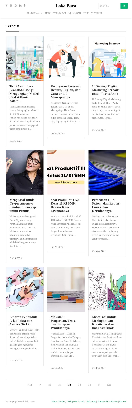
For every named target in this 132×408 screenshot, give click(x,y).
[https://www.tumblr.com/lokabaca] (23, 5)
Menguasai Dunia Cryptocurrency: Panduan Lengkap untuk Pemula (22, 205)
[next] (99, 385)
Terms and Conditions (107, 401)
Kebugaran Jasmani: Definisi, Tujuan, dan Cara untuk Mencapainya (66, 91)
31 (59, 385)
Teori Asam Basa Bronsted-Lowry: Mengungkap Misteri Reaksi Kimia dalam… (24, 93)
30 (49, 385)
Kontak (122, 401)
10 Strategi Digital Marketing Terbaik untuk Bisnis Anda (105, 89)
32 (69, 385)
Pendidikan (33, 13)
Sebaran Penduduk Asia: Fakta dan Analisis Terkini (23, 320)
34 (89, 385)
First (30, 385)
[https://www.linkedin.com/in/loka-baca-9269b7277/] (19, 5)
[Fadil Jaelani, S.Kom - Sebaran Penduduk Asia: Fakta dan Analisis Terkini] (24, 289)
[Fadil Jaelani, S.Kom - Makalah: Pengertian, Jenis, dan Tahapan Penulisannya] (66, 289)
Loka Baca (66, 5)
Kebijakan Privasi (76, 401)
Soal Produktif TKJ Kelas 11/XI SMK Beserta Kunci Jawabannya (65, 205)
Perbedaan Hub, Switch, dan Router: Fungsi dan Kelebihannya (106, 205)
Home (54, 401)
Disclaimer (91, 401)
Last (109, 385)
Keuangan (75, 13)
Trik (86, 13)
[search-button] (124, 6)
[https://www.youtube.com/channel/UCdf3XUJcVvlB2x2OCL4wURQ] (10, 5)
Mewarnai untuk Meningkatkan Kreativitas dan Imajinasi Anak (104, 322)
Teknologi (59, 13)
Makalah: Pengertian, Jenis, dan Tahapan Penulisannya (63, 322)
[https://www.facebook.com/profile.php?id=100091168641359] (6, 5)
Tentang (62, 401)
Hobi (48, 13)
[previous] (40, 385)
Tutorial (96, 13)
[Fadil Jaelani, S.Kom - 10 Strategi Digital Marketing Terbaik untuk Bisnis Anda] (107, 58)
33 (79, 385)
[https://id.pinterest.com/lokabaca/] (15, 5)
